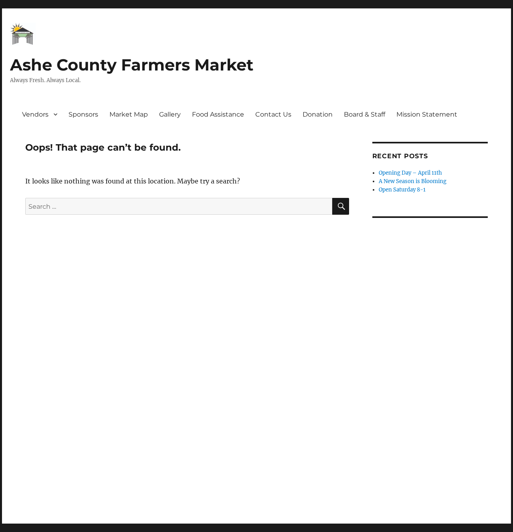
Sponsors (83, 114)
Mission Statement (426, 114)
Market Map (128, 114)
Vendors (35, 114)
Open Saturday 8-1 (402, 189)
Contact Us (273, 114)
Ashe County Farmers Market (131, 65)
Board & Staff (364, 114)
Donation (318, 114)
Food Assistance (218, 114)
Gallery (170, 114)
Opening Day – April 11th (410, 172)
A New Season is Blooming (412, 181)
